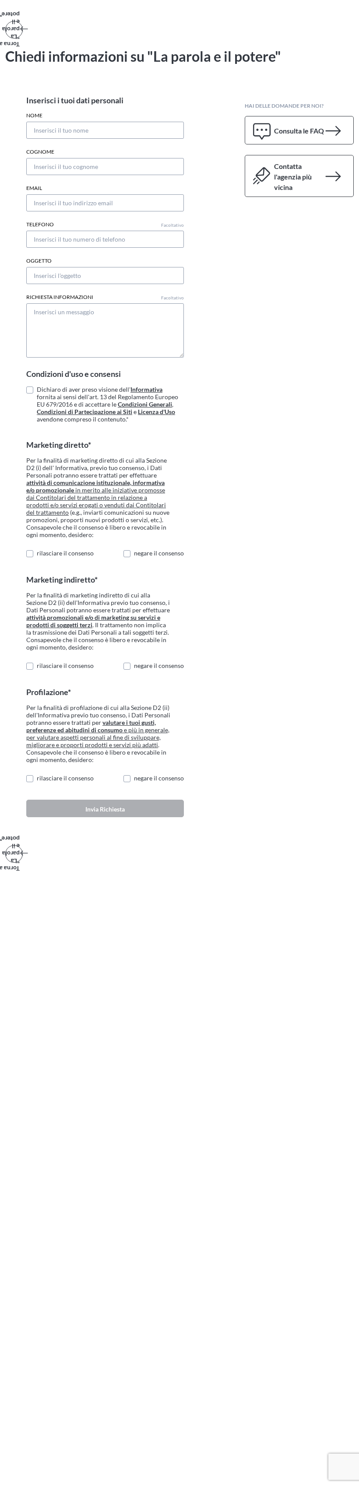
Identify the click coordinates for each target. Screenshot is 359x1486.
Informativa (146, 389)
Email (34, 188)
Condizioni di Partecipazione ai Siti (84, 411)
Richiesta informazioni (105, 297)
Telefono (105, 224)
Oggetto (39, 260)
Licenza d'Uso (156, 411)
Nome (34, 115)
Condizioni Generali (145, 404)
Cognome (40, 152)
